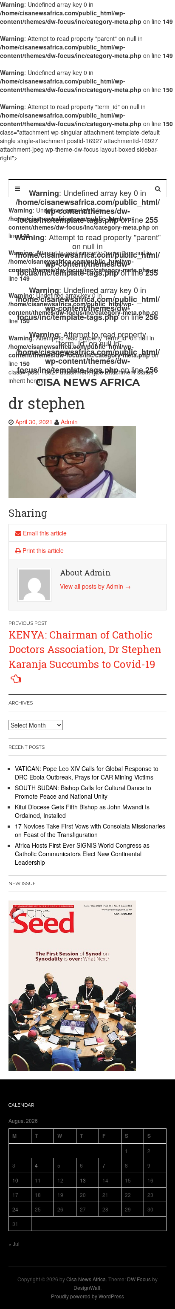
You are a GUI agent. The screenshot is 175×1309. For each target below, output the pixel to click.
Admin (69, 421)
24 (15, 1209)
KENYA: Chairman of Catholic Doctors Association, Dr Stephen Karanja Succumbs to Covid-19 (84, 649)
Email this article (44, 533)
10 (15, 1180)
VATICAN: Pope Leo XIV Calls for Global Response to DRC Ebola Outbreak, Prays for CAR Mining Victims (86, 772)
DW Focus (139, 1279)
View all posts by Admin (95, 586)
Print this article (42, 550)
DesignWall (86, 1287)
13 (83, 1180)
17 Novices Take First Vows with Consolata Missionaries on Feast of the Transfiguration (90, 830)
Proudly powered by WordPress (87, 1296)
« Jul (14, 1243)
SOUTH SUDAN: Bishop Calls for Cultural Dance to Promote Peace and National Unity (83, 791)
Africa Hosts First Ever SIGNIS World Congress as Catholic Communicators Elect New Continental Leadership (82, 853)
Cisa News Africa (86, 1279)
